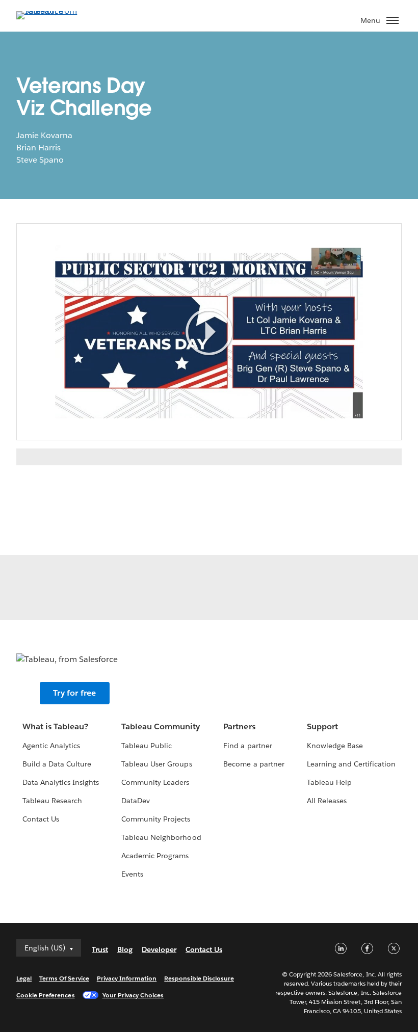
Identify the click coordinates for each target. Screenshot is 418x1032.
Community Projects (155, 819)
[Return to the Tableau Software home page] (52, 11)
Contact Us (40, 819)
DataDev (135, 800)
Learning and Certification (351, 764)
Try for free (74, 692)
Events (132, 874)
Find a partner (247, 745)
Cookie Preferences (45, 995)
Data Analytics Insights (60, 782)
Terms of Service (64, 978)
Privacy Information (127, 978)
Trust (100, 949)
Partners (239, 726)
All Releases (327, 800)
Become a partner (253, 764)
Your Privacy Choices (133, 995)
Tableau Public (146, 745)
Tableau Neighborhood (161, 837)
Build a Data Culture (56, 764)
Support (322, 726)
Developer (159, 949)
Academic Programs (155, 855)
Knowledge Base (335, 745)
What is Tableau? (55, 726)
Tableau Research (52, 800)
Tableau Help (329, 782)
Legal (24, 978)
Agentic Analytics (51, 745)
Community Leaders (155, 782)
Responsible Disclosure (199, 978)
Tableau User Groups (156, 764)
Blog (125, 949)
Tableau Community (160, 726)
